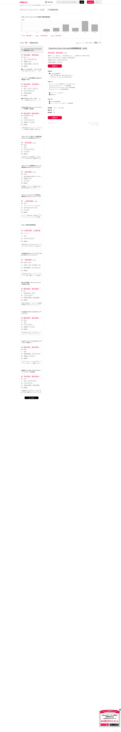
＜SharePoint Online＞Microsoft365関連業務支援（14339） (68, 48)
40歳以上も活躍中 (27, 63)
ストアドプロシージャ (32, 59)
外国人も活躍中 (36, 297)
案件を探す (50, 2)
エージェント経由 (84, 42)
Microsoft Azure (27, 293)
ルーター (29, 88)
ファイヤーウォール (32, 380)
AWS (25, 88)
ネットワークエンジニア (29, 90)
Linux (33, 293)
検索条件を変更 (34, 42)
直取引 (90, 42)
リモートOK (35, 63)
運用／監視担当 (27, 267)
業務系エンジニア (27, 61)
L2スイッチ (35, 88)
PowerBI (64, 57)
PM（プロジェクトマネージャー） (31, 207)
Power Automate (71, 57)
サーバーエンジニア (36, 267)
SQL (25, 59)
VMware (25, 117)
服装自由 (26, 122)
